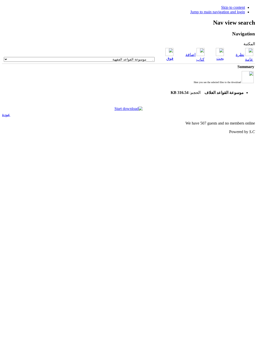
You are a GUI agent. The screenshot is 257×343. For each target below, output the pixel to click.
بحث (220, 58)
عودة (6, 114)
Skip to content (233, 7)
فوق (169, 58)
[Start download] (128, 108)
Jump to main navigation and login (217, 12)
